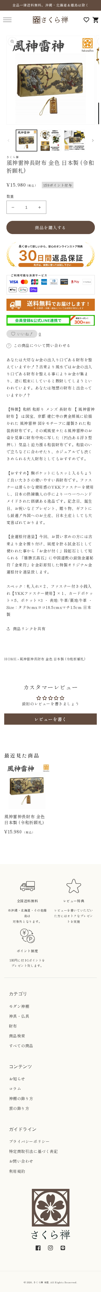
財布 (13, 1026)
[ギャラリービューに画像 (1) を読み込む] (26, 140)
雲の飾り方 (19, 1108)
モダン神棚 (19, 1006)
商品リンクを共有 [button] (29, 628)
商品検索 (17, 1036)
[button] (7, 19)
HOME (10, 658)
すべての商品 (21, 1045)
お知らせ (17, 1079)
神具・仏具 (19, 1016)
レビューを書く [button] (50, 719)
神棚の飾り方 (21, 1098)
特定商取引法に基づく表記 (33, 1151)
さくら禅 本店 (41, 1282)
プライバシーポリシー (29, 1141)
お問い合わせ (21, 1161)
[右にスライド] (93, 140)
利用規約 (17, 1171)
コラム (15, 1088)
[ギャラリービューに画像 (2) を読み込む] (50, 140)
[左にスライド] (8, 140)
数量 (10, 196)
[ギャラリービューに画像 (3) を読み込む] (74, 140)
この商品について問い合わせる (42, 345)
